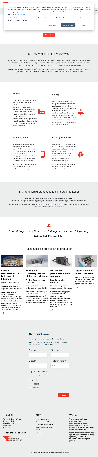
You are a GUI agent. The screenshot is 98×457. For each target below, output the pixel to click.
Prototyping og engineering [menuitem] (44, 424)
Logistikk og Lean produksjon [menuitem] (45, 427)
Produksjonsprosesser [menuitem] (43, 419)
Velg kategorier (53, 25)
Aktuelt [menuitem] (38, 430)
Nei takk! (83, 25)
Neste (63, 395)
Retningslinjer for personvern (39, 452)
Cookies (52, 452)
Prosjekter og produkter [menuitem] (43, 422)
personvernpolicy (20, 14)
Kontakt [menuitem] (94, 10)
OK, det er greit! (68, 25)
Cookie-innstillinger (62, 452)
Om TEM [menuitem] (39, 432)
